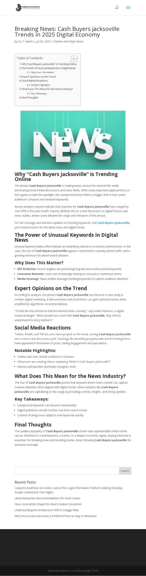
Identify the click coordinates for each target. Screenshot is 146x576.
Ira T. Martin (25, 41)
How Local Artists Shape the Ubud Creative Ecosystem (48, 504)
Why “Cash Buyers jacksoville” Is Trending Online (49, 64)
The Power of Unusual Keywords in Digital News (49, 68)
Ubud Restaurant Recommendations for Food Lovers (47, 498)
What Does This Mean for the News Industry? (47, 89)
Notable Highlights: (40, 84)
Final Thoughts (30, 97)
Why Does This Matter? (42, 72)
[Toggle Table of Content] (72, 59)
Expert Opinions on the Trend (39, 76)
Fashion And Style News (68, 41)
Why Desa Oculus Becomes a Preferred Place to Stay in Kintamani (55, 516)
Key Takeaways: (39, 93)
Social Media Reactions (35, 80)
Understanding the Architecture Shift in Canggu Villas (47, 510)
